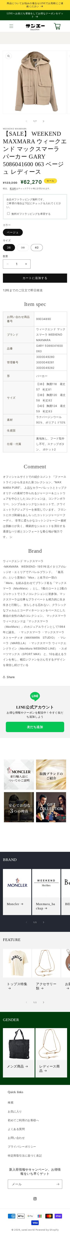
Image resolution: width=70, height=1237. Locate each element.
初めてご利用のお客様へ (23, 1120)
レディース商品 (49, 1069)
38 (24, 248)
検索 (10, 1102)
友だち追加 (35, 727)
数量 (5, 256)
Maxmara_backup (45, 906)
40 (37, 247)
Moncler (13, 904)
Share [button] (11, 677)
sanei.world (28, 1229)
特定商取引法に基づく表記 (25, 1155)
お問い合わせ (16, 1137)
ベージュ (13, 232)
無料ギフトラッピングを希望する (31, 213)
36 (9, 247)
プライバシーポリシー (22, 1146)
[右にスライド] (43, 121)
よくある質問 (16, 1129)
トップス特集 (17, 984)
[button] (11, 26)
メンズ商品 (15, 1066)
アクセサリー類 (46, 986)
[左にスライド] (26, 121)
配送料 (13, 188)
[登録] (57, 1184)
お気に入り (15, 1111)
